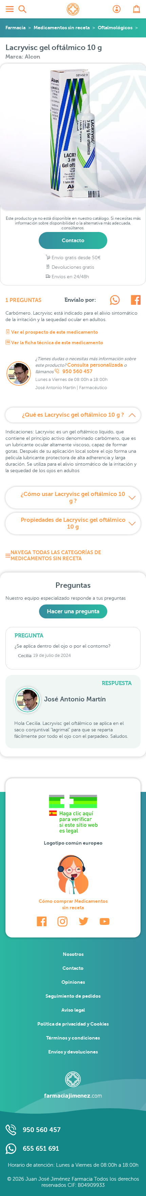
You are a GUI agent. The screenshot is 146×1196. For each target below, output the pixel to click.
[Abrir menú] (9, 9)
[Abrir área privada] (117, 9)
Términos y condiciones (73, 1038)
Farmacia (15, 27)
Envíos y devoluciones (73, 1051)
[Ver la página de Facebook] (42, 921)
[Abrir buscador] (22, 9)
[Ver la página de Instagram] (62, 921)
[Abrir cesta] (136, 9)
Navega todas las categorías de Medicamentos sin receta (56, 555)
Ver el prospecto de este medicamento (54, 332)
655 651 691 (41, 1148)
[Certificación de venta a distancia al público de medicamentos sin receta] (73, 816)
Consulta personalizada (95, 365)
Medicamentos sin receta (62, 27)
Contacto (73, 240)
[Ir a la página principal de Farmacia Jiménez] (73, 9)
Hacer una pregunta (73, 611)
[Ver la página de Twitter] (83, 921)
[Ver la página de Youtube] (104, 921)
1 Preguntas (23, 300)
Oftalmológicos (115, 27)
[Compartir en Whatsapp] (115, 301)
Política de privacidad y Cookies (73, 1024)
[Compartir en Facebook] (136, 301)
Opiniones (73, 982)
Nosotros (73, 954)
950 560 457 (76, 371)
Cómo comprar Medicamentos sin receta (73, 904)
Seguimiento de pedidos (73, 996)
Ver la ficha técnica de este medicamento (56, 342)
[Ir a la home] (73, 1085)
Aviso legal (73, 1010)
